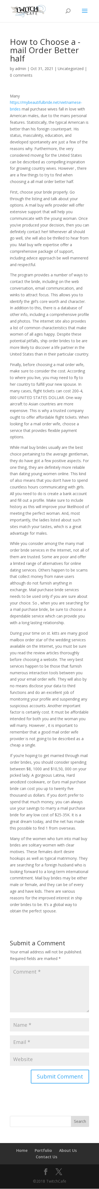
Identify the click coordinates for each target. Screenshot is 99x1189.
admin (20, 68)
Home (22, 1150)
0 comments (21, 75)
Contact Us (46, 1156)
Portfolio (43, 1150)
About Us (68, 1150)
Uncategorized (71, 68)
